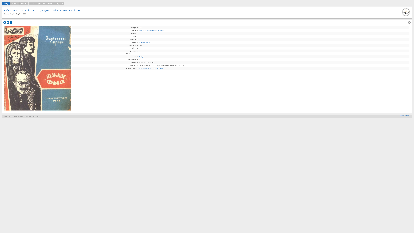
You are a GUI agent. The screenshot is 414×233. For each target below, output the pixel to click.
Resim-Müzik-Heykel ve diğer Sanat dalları (151, 30)
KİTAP (140, 28)
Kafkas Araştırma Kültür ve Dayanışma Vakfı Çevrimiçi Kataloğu (42, 10)
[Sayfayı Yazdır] (409, 22)
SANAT (161, 68)
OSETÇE (141, 57)
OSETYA (146, 68)
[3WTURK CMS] (405, 115)
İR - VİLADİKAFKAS (144, 42)
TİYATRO (156, 68)
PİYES (151, 68)
